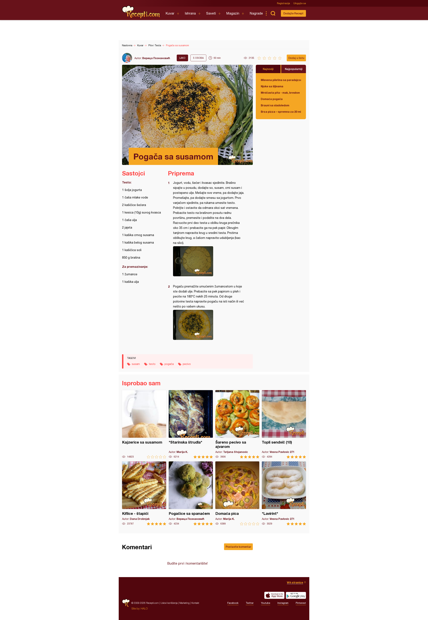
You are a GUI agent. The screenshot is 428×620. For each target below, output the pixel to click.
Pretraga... (273, 13)
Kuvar (170, 13)
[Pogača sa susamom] (208, 261)
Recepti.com (141, 12)
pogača (169, 363)
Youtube (265, 603)
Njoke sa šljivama (272, 86)
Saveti (211, 13)
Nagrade (256, 13)
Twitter (250, 603)
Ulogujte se (299, 3)
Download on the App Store (274, 595)
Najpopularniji (293, 68)
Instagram (283, 603)
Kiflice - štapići (144, 493)
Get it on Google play (296, 595)
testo (152, 363)
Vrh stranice (295, 582)
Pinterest (301, 603)
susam (136, 363)
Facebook (232, 603)
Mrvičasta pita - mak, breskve (280, 92)
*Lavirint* (284, 493)
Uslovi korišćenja (169, 602)
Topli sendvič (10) (284, 424)
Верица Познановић (156, 58)
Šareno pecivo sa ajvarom (237, 424)
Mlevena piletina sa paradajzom (281, 79)
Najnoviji (268, 68)
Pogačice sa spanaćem (191, 493)
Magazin (232, 13)
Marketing (184, 602)
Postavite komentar (238, 546)
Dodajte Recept (293, 13)
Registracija (283, 3)
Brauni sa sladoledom (275, 105)
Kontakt (195, 602)
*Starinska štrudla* (191, 424)
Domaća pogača (272, 98)
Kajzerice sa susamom (144, 424)
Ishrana (190, 13)
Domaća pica (237, 493)
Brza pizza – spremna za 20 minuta (281, 111)
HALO (144, 608)
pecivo (187, 363)
